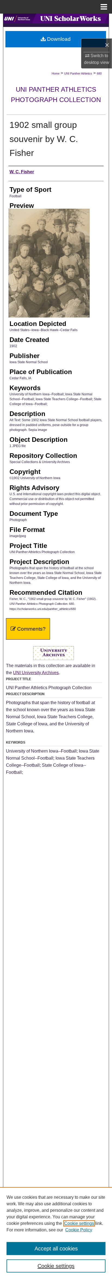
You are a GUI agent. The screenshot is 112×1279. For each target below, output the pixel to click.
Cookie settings (79, 1223)
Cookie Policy (78, 1230)
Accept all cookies (56, 1249)
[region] (56, 1233)
